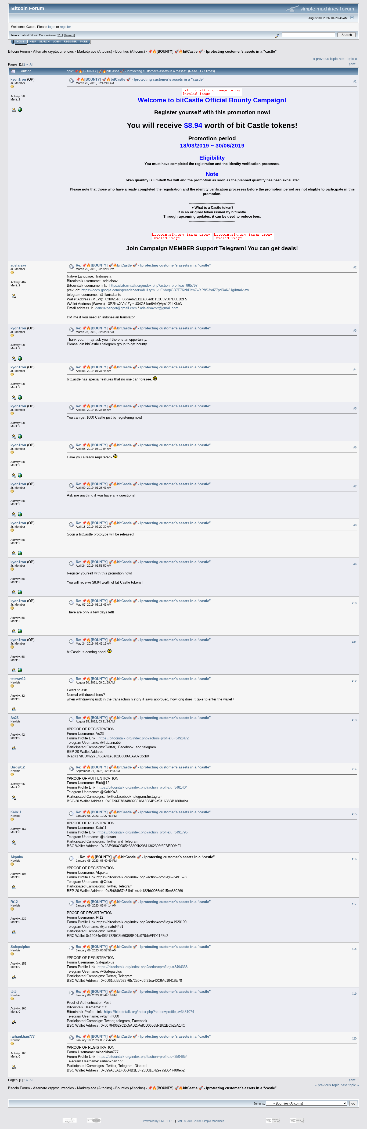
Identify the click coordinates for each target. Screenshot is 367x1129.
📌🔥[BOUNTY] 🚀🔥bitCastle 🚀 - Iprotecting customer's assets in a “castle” (212, 51)
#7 (355, 486)
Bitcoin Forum (19, 51)
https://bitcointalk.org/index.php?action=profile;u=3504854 (143, 1057)
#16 (354, 859)
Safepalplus (20, 947)
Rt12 (14, 902)
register (65, 26)
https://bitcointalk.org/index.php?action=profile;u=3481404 (143, 787)
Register (70, 41)
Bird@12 (17, 767)
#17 (354, 903)
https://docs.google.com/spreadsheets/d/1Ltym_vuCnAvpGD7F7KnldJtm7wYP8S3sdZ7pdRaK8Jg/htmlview (165, 290)
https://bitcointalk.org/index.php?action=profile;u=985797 (153, 285)
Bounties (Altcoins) (130, 51)
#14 (354, 769)
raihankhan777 (22, 1036)
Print (352, 64)
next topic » (348, 59)
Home (20, 41)
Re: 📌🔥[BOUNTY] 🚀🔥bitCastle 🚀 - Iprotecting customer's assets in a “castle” (143, 265)
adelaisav (18, 265)
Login (57, 41)
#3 (355, 330)
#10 (354, 603)
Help (33, 41)
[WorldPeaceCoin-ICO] (19, 109)
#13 (354, 720)
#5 (355, 408)
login (51, 26)
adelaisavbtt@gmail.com (159, 308)
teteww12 (18, 679)
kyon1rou (18, 79)
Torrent (69, 35)
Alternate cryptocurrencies (53, 51)
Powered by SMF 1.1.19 (158, 1121)
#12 (354, 681)
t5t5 (13, 992)
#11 (354, 642)
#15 (354, 814)
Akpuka (16, 857)
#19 (354, 993)
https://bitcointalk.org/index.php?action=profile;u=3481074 (149, 1012)
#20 (354, 1038)
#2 (355, 267)
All (31, 64)
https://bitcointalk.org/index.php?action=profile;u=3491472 (144, 738)
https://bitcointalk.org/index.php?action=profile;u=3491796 (143, 832)
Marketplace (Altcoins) (94, 51)
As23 (14, 718)
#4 (355, 369)
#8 (355, 525)
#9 (355, 564)
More (84, 41)
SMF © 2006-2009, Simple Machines (200, 1121)
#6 (355, 447)
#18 (354, 948)
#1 (355, 81)
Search (44, 41)
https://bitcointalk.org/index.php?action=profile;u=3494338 (143, 967)
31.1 (60, 35)
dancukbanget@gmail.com (116, 308)
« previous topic (325, 59)
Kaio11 (15, 812)
